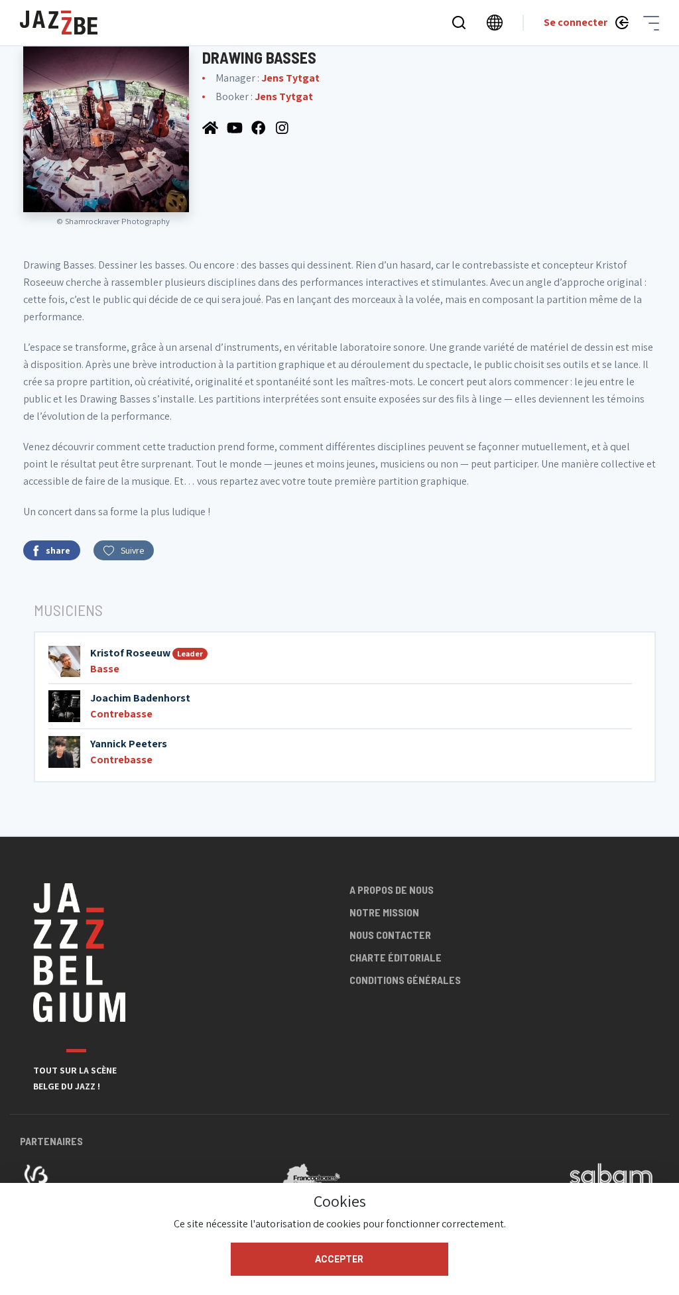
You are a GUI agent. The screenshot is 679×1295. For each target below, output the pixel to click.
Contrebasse (121, 714)
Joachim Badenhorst (140, 698)
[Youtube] (236, 127)
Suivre (132, 550)
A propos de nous (391, 889)
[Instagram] (284, 127)
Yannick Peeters (128, 744)
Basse (104, 669)
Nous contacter (390, 934)
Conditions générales (405, 979)
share (58, 550)
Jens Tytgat (290, 78)
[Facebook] (260, 127)
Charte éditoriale (395, 957)
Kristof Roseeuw (130, 653)
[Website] (211, 127)
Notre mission (384, 912)
